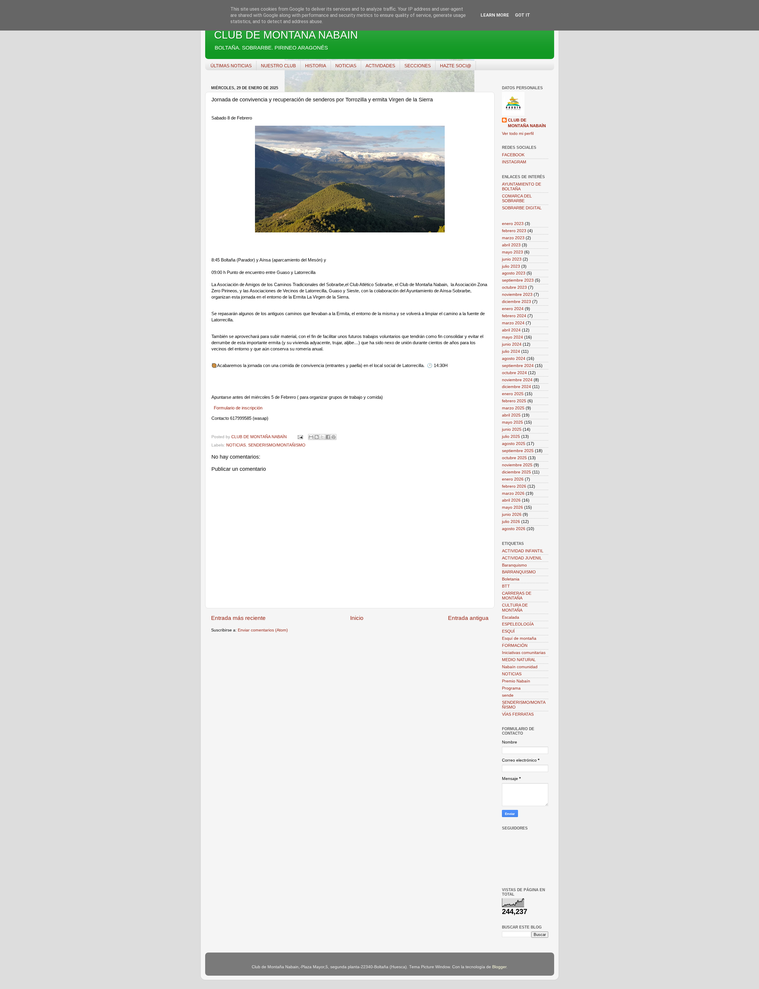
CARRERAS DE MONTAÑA (516, 595)
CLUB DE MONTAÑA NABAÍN (286, 35)
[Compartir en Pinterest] (334, 437)
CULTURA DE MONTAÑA (515, 607)
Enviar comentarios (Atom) (263, 630)
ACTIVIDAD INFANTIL (522, 551)
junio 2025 (512, 429)
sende (508, 695)
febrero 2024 (514, 316)
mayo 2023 (512, 252)
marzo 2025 (513, 408)
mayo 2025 (512, 422)
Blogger (499, 967)
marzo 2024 (513, 323)
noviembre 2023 (517, 294)
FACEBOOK (513, 155)
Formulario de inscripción (238, 408)
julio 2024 (511, 351)
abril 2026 (511, 500)
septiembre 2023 (518, 280)
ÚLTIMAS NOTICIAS (231, 65)
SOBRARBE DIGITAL (522, 208)
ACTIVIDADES (380, 65)
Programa (511, 688)
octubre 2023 (514, 287)
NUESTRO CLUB (278, 65)
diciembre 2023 (516, 301)
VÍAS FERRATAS (518, 714)
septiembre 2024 (518, 365)
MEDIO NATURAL (519, 660)
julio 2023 (511, 266)
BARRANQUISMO (519, 572)
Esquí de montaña (519, 638)
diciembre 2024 (516, 387)
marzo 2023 (513, 238)
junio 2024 (512, 344)
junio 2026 (512, 514)
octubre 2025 (514, 458)
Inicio (356, 618)
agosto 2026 (513, 529)
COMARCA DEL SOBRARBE (517, 198)
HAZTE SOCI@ (455, 65)
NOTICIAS (345, 65)
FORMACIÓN (514, 645)
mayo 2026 (512, 507)
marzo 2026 (513, 493)
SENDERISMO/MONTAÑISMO (276, 445)
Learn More (495, 15)
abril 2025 (511, 415)
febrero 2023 (514, 231)
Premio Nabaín (516, 681)
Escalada (510, 617)
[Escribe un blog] (317, 437)
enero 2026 (513, 479)
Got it (522, 15)
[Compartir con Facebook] (328, 437)
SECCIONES (417, 65)
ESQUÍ (508, 631)
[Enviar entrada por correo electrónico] (300, 437)
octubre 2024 (514, 373)
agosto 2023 (513, 273)
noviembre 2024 (517, 380)
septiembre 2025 (518, 451)
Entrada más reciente (238, 618)
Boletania (510, 579)
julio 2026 (511, 521)
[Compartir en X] (322, 437)
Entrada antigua (468, 618)
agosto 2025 (513, 443)
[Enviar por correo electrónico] (311, 437)
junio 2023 (512, 259)
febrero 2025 (514, 401)
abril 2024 (511, 330)
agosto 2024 (513, 358)
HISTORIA (315, 65)
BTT (506, 586)
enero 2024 (513, 309)
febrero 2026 (514, 486)
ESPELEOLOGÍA (518, 624)
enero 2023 (513, 223)
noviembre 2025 (517, 465)
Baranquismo (514, 565)
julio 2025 (511, 436)
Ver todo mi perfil (518, 133)
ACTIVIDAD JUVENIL (522, 558)
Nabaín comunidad (520, 667)
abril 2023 (511, 245)
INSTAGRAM (514, 162)
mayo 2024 (512, 337)
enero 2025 (513, 394)
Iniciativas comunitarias (524, 652)
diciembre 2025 (516, 472)
